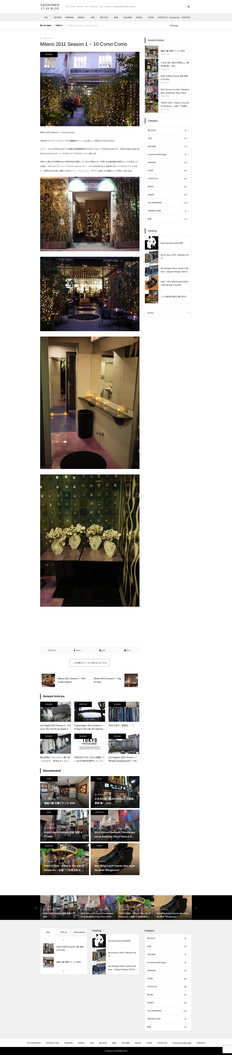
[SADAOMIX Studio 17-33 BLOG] (50, 6)
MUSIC (139, 17)
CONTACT (186, 17)
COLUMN (128, 17)
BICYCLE (104, 17)
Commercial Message (174, 18)
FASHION (69, 17)
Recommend (79, 932)
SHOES (81, 17)
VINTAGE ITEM (58, 18)
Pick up (64, 932)
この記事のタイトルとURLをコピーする (90, 663)
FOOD (151, 17)
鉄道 (116, 17)
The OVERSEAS (46, 18)
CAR (93, 17)
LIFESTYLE (163, 17)
